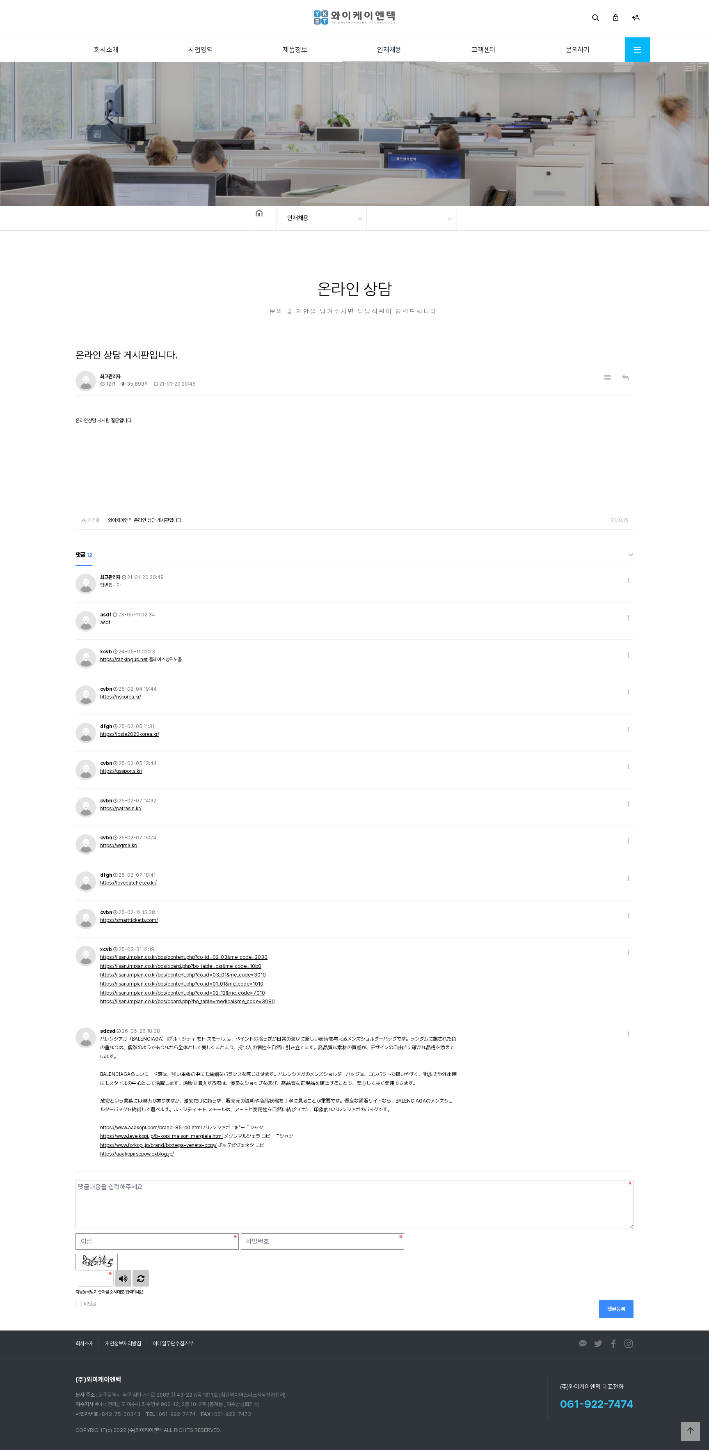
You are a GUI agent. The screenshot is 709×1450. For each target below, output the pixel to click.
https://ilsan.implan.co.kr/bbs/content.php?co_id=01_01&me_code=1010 (181, 984)
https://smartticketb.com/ (129, 920)
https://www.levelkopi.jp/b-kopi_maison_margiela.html (161, 1136)
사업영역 (200, 50)
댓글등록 (616, 1309)
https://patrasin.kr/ (121, 808)
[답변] (625, 378)
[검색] (595, 18)
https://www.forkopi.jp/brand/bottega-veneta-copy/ (158, 1145)
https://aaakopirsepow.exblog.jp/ (137, 1154)
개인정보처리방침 (123, 1343)
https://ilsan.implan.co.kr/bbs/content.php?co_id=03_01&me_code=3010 (183, 975)
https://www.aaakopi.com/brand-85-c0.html (151, 1128)
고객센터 (483, 50)
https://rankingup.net (124, 659)
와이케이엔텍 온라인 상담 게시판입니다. (145, 520)
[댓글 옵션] (629, 581)
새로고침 (141, 1278)
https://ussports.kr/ (121, 771)
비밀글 (90, 1304)
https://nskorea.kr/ (120, 697)
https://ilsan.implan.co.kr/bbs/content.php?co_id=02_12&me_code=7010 (182, 993)
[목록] (607, 378)
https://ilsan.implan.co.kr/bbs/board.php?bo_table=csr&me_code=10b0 (180, 966)
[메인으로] (354, 17)
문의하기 (578, 50)
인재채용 (389, 50)
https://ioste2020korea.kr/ (129, 734)
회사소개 (106, 50)
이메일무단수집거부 (173, 1343)
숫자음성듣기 (123, 1278)
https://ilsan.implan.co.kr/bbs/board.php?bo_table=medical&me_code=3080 (187, 1001)
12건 (110, 384)
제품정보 (295, 50)
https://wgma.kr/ (118, 845)
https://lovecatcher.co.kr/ (128, 883)
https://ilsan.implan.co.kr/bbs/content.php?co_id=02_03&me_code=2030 (184, 957)
